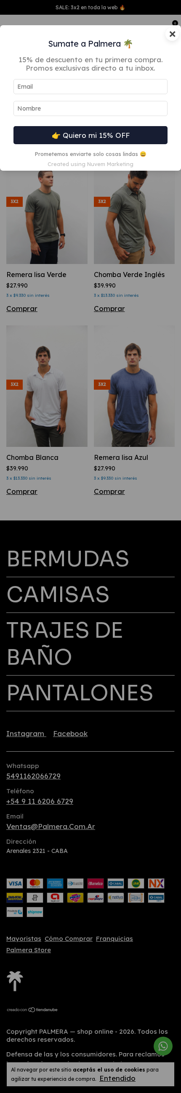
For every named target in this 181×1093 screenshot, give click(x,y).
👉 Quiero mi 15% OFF (91, 135)
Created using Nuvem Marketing (90, 164)
